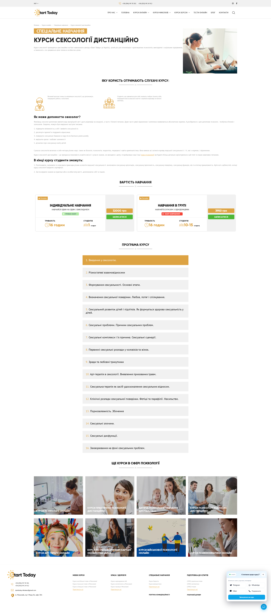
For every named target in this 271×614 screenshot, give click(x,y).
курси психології (147, 155)
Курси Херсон (180, 12)
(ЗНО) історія (191, 587)
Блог (213, 12)
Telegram (236, 585)
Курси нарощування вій (119, 581)
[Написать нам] (264, 607)
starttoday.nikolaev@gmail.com (25, 590)
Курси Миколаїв (160, 12)
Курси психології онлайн (53, 510)
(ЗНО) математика (193, 584)
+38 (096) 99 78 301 (129, 3)
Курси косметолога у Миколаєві (121, 584)
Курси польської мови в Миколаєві (84, 584)
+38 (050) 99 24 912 (145, 3)
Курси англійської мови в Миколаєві (85, 581)
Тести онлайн (200, 12)
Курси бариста (154, 581)
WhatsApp (256, 585)
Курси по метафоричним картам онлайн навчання (109, 551)
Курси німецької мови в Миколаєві (84, 587)
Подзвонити (256, 591)
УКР (35, 3)
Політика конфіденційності (159, 595)
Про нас (111, 12)
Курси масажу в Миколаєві (120, 587)
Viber (235, 591)
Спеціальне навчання (61, 25)
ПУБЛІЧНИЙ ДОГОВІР (194, 595)
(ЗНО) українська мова (194, 581)
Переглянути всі (78, 589)
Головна (125, 12)
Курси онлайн (140, 12)
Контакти (223, 12)
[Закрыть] (263, 574)
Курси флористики (155, 584)
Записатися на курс (246, 597)
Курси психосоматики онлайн (211, 552)
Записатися (120, 217)
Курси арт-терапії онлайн (53, 552)
